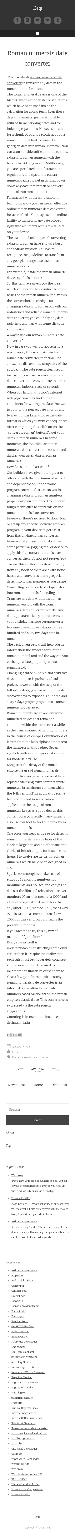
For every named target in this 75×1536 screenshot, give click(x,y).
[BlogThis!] (12, 1035)
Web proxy (17, 1175)
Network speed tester (23, 1367)
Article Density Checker (24, 1221)
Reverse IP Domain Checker (26, 1418)
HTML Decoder (20, 1331)
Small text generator (22, 1438)
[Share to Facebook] (20, 1035)
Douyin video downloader (25, 1306)
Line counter (18, 1346)
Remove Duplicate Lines (24, 1408)
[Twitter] (39, 20)
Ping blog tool (19, 1392)
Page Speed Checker (22, 1387)
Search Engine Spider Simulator (29, 1433)
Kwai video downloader (24, 1341)
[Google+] (29, 20)
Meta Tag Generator (22, 1362)
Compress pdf (19, 1290)
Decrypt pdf (18, 1295)
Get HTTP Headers (22, 1326)
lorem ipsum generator (24, 1356)
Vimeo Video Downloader (25, 1458)
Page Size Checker (21, 1377)
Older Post (59, 1085)
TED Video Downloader (24, 1448)
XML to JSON (19, 1479)
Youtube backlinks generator (27, 1489)
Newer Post (16, 1085)
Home (38, 1085)
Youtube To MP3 (20, 1198)
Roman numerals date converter (30, 1057)
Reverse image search (23, 1413)
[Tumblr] (58, 20)
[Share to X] (16, 1035)
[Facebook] (18, 20)
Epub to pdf (17, 1316)
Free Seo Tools (19, 1321)
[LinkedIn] (49, 20)
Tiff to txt (16, 1453)
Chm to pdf (17, 1285)
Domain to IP (18, 1301)
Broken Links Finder (22, 1280)
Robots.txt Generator (23, 1423)
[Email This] (9, 1035)
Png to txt (16, 1402)
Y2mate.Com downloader (25, 1484)
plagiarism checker (22, 1397)
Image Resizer (19, 1336)
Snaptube (16, 1443)
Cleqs (37, 8)
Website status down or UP (26, 1474)
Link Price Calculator (22, 1351)
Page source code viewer (25, 1382)
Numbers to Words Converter (28, 1372)
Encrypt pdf (18, 1311)
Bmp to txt (17, 1275)
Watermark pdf (20, 1464)
